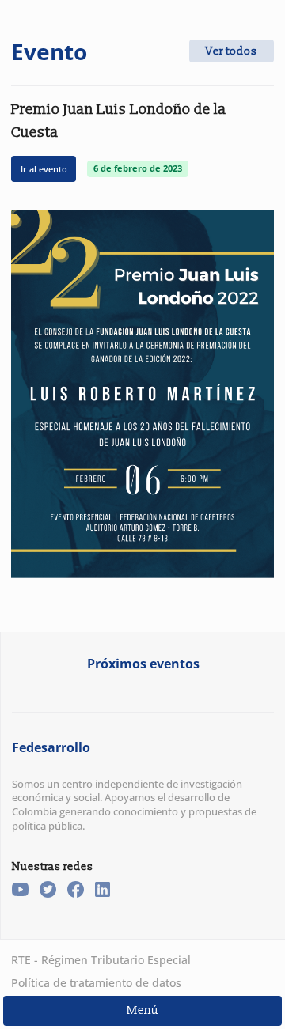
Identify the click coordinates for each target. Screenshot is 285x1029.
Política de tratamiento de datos (96, 982)
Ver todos (231, 51)
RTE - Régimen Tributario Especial (101, 959)
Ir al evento (44, 169)
